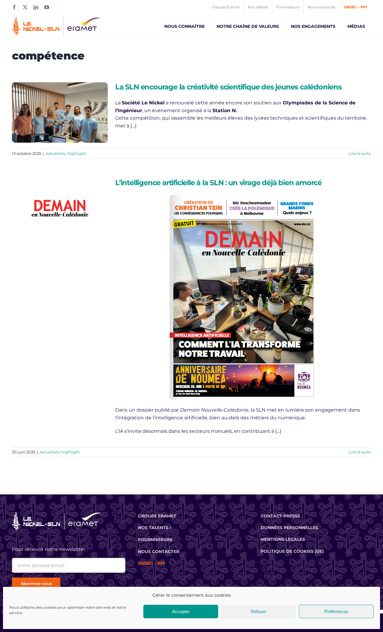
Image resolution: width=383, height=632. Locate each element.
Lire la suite (360, 153)
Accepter (181, 611)
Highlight (76, 153)
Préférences (336, 611)
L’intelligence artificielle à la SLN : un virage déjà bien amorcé (218, 182)
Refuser (258, 611)
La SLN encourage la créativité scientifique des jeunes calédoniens (228, 87)
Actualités (55, 153)
